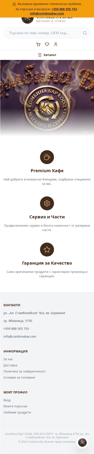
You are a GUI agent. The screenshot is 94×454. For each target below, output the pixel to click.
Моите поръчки (15, 406)
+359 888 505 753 (64, 9)
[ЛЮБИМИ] (47, 44)
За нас (8, 359)
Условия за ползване (19, 377)
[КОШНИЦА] (38, 44)
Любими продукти (17, 412)
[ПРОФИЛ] (56, 44)
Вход (6, 400)
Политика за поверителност (24, 371)
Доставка (10, 365)
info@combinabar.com (47, 13)
